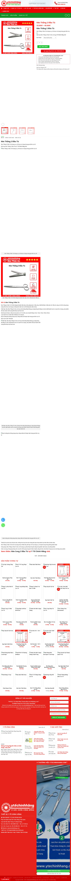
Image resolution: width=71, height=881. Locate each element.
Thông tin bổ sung (9, 137)
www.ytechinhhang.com (13, 828)
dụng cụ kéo (40, 69)
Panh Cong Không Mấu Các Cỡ (21, 600)
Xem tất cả (42, 727)
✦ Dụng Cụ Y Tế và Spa (16, 8)
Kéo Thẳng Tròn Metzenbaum (64, 622)
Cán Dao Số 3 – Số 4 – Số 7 (35, 644)
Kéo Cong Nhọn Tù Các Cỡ (49, 622)
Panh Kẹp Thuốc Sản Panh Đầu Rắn (21, 644)
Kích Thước (39, 37)
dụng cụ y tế (61, 69)
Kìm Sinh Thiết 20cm (35, 578)
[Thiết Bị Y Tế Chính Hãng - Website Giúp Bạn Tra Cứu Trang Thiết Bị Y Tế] (13, 3)
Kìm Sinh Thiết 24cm (21, 688)
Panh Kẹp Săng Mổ (49, 688)
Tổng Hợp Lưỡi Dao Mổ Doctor (21, 622)
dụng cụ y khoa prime (54, 69)
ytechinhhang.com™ (33, 701)
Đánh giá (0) (18, 137)
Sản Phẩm (13, 15)
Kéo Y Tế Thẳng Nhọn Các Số (35, 688)
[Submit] (45, 3)
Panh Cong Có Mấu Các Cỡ (7, 622)
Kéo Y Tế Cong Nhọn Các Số (21, 578)
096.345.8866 (15, 826)
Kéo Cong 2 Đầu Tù (19, 551)
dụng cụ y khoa (47, 69)
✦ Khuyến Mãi (48, 8)
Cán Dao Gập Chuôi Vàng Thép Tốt (49, 644)
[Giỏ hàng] (69, 3)
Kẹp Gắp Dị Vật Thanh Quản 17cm (63, 667)
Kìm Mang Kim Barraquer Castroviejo (49, 667)
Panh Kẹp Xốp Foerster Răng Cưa (49, 578)
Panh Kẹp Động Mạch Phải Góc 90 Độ (64, 644)
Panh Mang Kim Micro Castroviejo (7, 667)
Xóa (56, 35)
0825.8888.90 (14, 824)
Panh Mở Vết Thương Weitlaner (21, 667)
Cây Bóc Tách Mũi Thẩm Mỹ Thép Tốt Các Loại (63, 601)
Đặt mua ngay (43, 46)
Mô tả (2, 137)
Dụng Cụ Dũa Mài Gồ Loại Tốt (7, 600)
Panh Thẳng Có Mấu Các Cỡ (64, 578)
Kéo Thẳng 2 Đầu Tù (12, 302)
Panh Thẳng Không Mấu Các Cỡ (63, 688)
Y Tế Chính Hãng (60, 35)
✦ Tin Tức (56, 8)
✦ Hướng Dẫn (5, 11)
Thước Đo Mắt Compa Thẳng (35, 622)
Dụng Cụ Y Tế (23, 15)
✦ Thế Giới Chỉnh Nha (38, 8)
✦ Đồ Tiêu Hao (27, 8)
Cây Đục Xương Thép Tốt (7, 578)
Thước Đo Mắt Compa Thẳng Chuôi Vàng (35, 667)
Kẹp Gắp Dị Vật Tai (49, 600)
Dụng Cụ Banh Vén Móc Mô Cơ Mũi (35, 600)
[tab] (2, 137)
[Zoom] (3, 124)
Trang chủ (6, 8)
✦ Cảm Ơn (62, 8)
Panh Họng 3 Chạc (7, 688)
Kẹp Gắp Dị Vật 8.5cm (7, 644)
